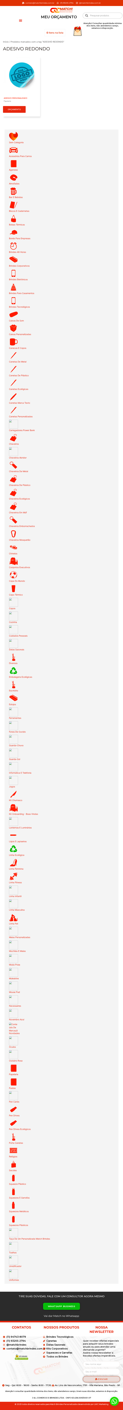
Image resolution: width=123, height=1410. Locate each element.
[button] (20, 20)
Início (6, 41)
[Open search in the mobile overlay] (102, 15)
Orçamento (14, 109)
